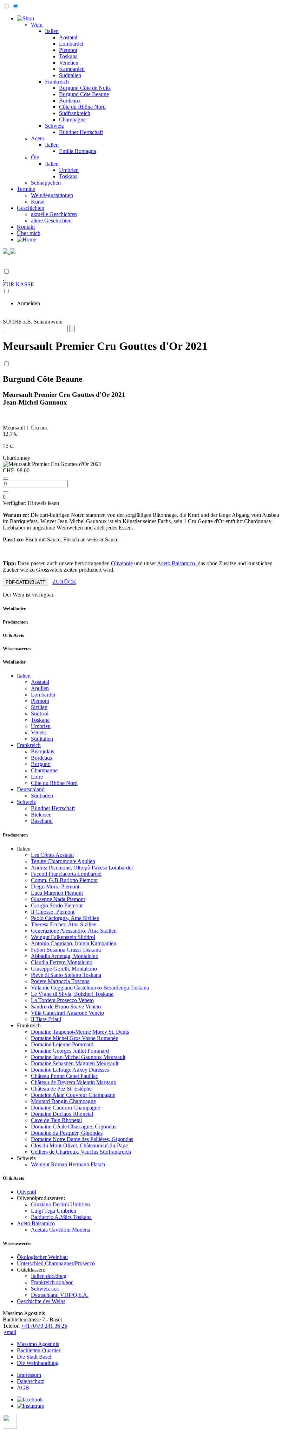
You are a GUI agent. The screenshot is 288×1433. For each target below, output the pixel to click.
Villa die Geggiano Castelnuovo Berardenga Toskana (90, 988)
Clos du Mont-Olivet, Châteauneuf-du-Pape (79, 1145)
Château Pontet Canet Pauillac (64, 1076)
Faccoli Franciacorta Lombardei (66, 874)
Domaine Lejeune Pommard (62, 1044)
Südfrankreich (74, 113)
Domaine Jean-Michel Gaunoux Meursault (78, 1057)
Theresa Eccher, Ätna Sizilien (64, 924)
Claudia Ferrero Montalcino (61, 962)
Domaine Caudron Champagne (65, 1108)
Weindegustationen (52, 195)
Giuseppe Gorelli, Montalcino (64, 969)
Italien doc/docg (48, 1276)
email (10, 1332)
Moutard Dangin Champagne (63, 1101)
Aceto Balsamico (36, 1223)
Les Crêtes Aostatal (52, 855)
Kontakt (26, 227)
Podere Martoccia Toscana (60, 981)
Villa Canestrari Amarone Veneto (67, 1013)
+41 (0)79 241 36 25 (44, 1326)
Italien (52, 31)
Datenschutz (30, 1381)
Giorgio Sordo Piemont (57, 905)
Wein (36, 25)
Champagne (72, 119)
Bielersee (41, 815)
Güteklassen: (31, 1270)
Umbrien (69, 170)
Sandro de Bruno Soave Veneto (66, 1006)
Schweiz (54, 126)
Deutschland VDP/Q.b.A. (60, 1295)
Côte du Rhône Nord (82, 107)
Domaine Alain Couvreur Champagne (73, 1095)
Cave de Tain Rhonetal (56, 1120)
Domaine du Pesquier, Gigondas (67, 1133)
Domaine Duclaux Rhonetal (62, 1114)
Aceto (37, 138)
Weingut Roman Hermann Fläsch (68, 1164)
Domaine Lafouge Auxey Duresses (70, 1070)
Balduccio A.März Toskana (61, 1217)
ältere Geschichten (51, 221)
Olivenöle (122, 563)
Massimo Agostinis (38, 1344)
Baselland (42, 821)
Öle (35, 157)
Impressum (29, 1375)
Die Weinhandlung (38, 1363)
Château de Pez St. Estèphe (61, 1089)
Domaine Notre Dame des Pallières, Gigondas (82, 1139)
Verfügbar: (31, 503)
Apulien (40, 688)
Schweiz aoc (45, 1289)
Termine (26, 189)
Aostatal (68, 37)
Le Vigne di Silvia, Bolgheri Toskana (72, 994)
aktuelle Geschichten (54, 214)
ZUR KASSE (18, 284)
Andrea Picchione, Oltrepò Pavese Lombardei (82, 868)
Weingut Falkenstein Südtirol (63, 937)
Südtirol (39, 713)
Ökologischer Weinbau (42, 1257)
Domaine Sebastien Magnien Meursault (74, 1063)
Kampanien (72, 69)
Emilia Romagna (77, 151)
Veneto (38, 732)
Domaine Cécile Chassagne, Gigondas (73, 1126)
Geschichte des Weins (41, 1301)
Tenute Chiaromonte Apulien (63, 861)
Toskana (68, 56)
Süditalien (70, 75)
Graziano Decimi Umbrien (60, 1204)
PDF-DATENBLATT (25, 582)
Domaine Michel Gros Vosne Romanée (74, 1038)
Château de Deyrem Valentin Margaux (73, 1082)
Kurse (37, 202)
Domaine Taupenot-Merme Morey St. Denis (80, 1032)
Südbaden (42, 796)
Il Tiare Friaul (46, 1019)
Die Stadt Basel (34, 1357)
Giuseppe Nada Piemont (58, 899)
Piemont (68, 50)
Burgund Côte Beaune (84, 94)
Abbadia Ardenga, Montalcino (64, 956)
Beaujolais (42, 751)
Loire (37, 777)
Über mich (28, 233)
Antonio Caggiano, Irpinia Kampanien (73, 943)
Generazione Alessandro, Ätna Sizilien (74, 931)
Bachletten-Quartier (38, 1350)
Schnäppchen (46, 183)
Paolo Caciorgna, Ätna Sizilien (65, 918)
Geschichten (30, 208)
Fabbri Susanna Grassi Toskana (66, 950)
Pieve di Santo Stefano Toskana (66, 975)
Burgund (41, 764)
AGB (23, 1388)
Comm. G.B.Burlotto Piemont (64, 880)
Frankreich (57, 82)
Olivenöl (26, 1192)
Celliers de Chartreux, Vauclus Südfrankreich (81, 1152)
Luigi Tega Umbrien (53, 1211)
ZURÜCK (64, 582)
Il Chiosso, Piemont (52, 912)
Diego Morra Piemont (55, 886)
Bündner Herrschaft (81, 132)
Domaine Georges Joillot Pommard (70, 1051)
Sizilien (39, 707)
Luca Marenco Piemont (57, 893)
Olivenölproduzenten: (41, 1198)
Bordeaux (70, 101)
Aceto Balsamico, (177, 563)
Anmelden (28, 303)
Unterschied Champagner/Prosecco (56, 1263)
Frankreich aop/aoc (52, 1282)
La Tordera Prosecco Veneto (62, 1000)
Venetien (68, 63)
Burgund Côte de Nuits (85, 88)
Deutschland (31, 789)
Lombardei (71, 44)
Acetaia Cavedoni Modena (60, 1230)
